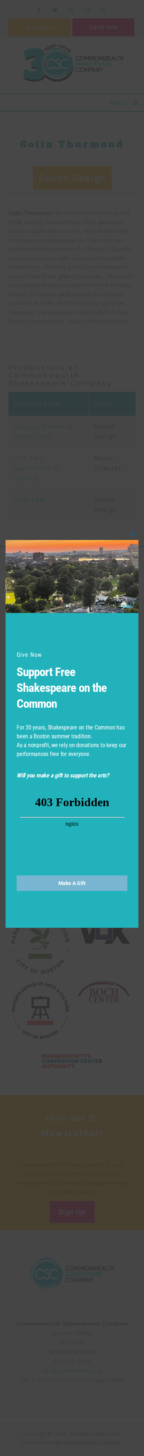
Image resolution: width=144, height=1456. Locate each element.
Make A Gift (72, 883)
